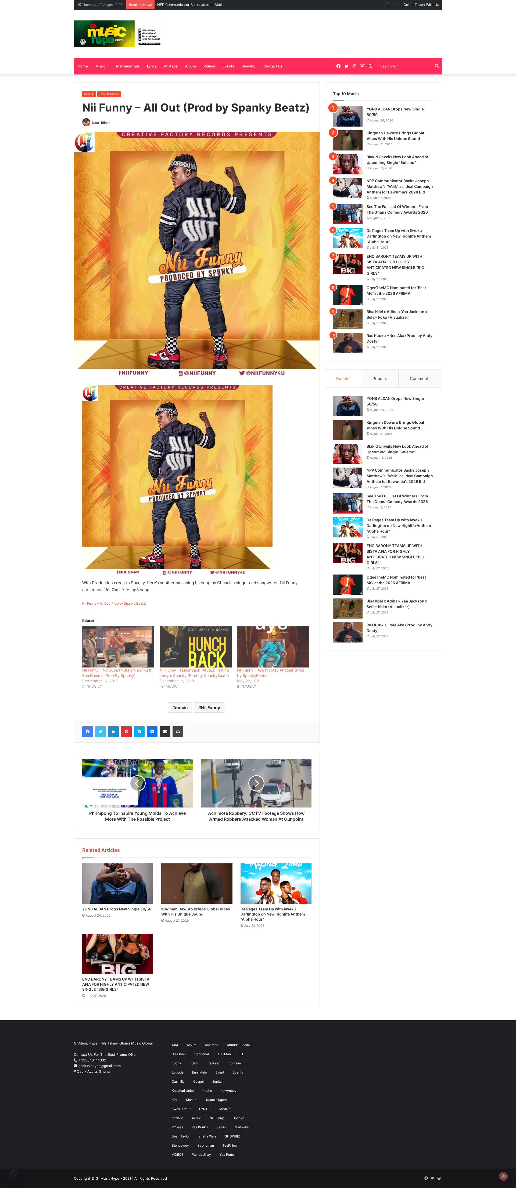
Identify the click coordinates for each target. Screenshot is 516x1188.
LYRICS (205, 1109)
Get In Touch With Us (421, 4)
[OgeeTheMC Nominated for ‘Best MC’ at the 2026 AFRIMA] (348, 295)
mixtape (178, 1118)
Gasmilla (178, 1081)
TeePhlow (230, 1145)
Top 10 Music (109, 94)
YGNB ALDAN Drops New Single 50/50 (116, 909)
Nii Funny (210, 707)
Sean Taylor (181, 1136)
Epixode (178, 1072)
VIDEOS (178, 1155)
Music (100, 66)
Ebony (176, 1063)
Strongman (206, 1145)
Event (220, 1072)
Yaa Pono (227, 1155)
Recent (343, 378)
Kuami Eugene (217, 1100)
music (181, 707)
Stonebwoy (180, 1145)
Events (228, 66)
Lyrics (152, 66)
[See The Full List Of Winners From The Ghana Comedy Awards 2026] (348, 214)
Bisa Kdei (179, 1054)
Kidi (174, 1100)
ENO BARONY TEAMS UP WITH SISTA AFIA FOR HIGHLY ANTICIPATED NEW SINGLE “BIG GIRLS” (115, 984)
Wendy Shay (201, 1155)
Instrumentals (127, 66)
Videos (209, 66)
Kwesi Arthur (181, 1109)
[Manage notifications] (503, 1176)
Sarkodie (242, 1127)
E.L (241, 1054)
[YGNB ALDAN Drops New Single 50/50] (117, 883)
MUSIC (89, 94)
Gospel (198, 1081)
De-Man (224, 1054)
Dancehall (202, 1054)
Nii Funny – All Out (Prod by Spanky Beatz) (114, 603)
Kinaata (192, 1100)
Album (190, 66)
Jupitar (217, 1081)
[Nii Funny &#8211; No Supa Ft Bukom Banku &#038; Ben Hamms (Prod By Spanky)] (118, 646)
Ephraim (235, 1063)
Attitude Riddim (238, 1045)
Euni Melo (199, 1072)
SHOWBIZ (232, 1136)
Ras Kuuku (200, 1127)
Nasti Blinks (101, 123)
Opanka (238, 1118)
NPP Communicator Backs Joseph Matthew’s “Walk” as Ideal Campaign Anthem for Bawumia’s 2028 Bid (243, 4)
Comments (420, 378)
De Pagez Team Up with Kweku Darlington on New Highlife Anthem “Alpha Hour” (273, 914)
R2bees (177, 1127)
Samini (221, 1127)
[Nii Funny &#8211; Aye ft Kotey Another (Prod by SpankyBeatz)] (273, 646)
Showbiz (249, 66)
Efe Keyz (213, 1063)
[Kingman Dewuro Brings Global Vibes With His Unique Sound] (196, 883)
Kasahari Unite (183, 1091)
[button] (13, 1173)
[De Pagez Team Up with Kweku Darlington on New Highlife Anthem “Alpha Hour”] (276, 883)
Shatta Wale (207, 1136)
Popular (379, 378)
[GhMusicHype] (118, 33)
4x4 (175, 1045)
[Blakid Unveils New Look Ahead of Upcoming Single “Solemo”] (348, 164)
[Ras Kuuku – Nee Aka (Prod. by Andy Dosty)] (348, 343)
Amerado (211, 1045)
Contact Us (272, 66)
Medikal (225, 1109)
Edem (194, 1063)
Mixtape (171, 66)
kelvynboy (228, 1091)
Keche (207, 1091)
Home (83, 66)
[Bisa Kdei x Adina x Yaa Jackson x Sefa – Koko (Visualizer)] (348, 319)
